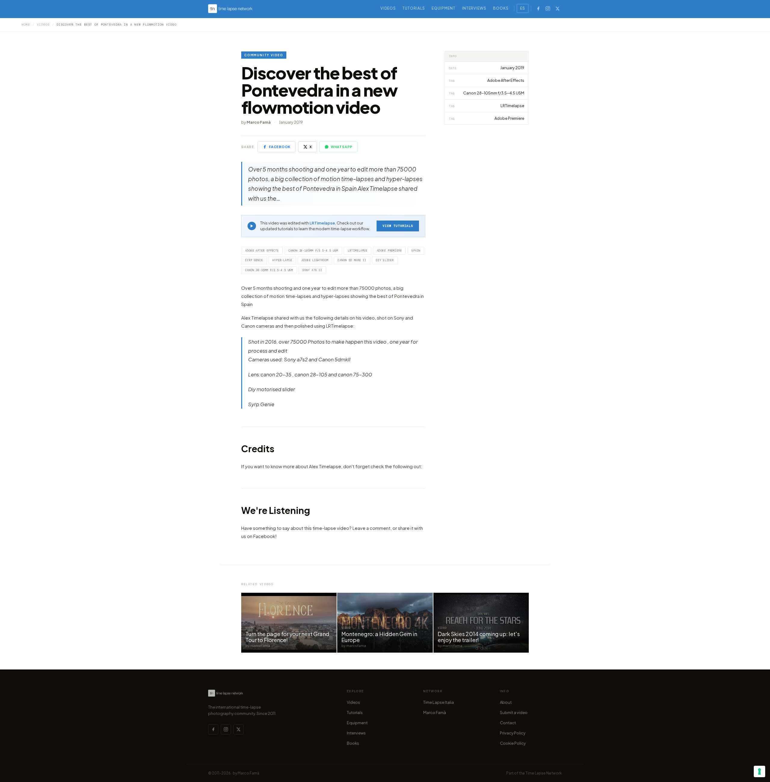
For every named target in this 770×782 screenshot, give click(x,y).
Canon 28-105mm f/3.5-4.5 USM (313, 250)
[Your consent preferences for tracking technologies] (759, 771)
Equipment (443, 8)
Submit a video (514, 712)
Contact (508, 722)
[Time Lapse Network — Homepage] (230, 8)
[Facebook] (538, 8)
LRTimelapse (322, 223)
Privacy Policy (512, 733)
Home (26, 24)
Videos (388, 8)
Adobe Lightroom (315, 260)
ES (522, 8)
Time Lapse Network (543, 773)
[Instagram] (547, 8)
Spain (415, 250)
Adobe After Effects (262, 250)
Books (501, 8)
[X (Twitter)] (557, 8)
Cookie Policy (513, 743)
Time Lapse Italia (438, 702)
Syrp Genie (254, 260)
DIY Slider (385, 260)
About (506, 702)
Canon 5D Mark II (352, 260)
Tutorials (413, 8)
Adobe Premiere (389, 250)
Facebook (280, 147)
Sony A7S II (312, 270)
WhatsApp (342, 147)
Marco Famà (434, 712)
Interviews (474, 8)
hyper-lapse (282, 260)
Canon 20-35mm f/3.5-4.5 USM (269, 270)
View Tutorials (398, 226)
